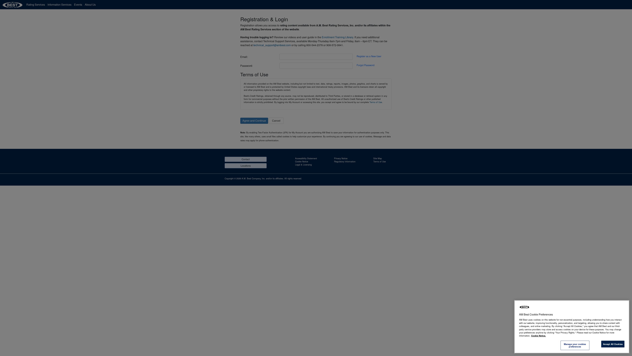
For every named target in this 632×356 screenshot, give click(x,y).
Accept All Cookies (613, 344)
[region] (571, 326)
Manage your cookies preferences (575, 345)
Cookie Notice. (538, 335)
